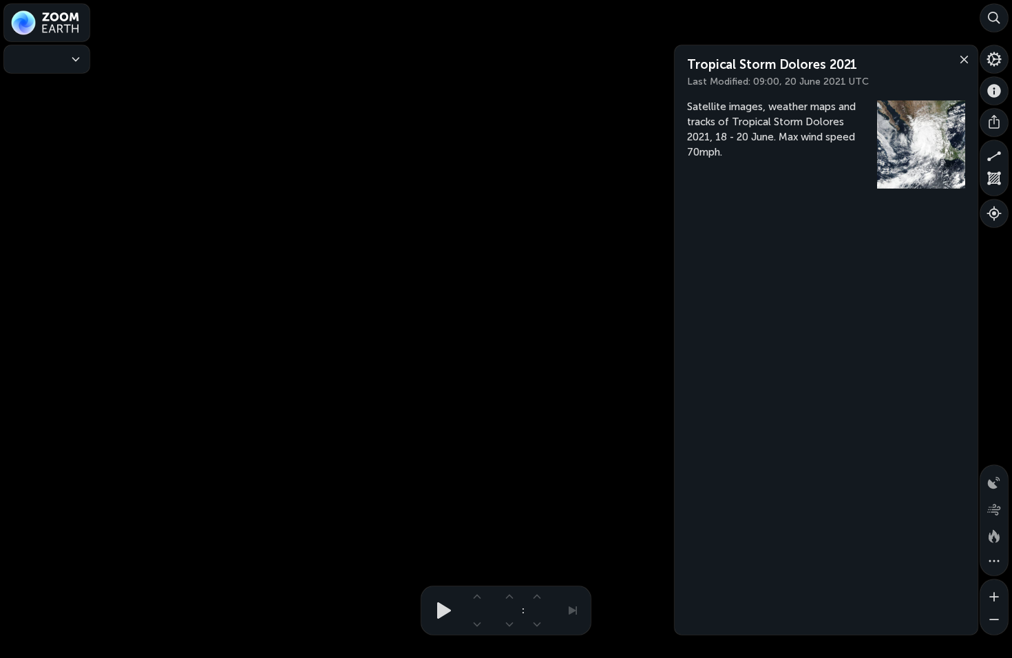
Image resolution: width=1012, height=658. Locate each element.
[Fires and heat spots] (994, 534)
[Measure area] (994, 181)
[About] (994, 91)
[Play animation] (439, 610)
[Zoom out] (994, 621)
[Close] (961, 58)
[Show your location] (994, 213)
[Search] (994, 18)
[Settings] (994, 59)
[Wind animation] (994, 506)
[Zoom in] (994, 593)
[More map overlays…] (994, 561)
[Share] (994, 122)
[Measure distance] (994, 154)
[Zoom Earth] (46, 22)
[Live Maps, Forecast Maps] (46, 59)
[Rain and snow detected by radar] (994, 479)
